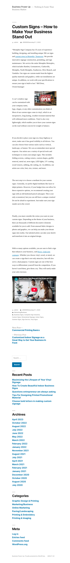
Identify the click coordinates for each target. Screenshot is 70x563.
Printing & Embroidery (23, 514)
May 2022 (17, 436)
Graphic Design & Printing (25, 501)
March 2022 (18, 440)
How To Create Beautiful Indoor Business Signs (33, 386)
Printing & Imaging (21, 518)
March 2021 (18, 464)
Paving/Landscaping (22, 511)
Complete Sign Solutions (32, 315)
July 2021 (17, 457)
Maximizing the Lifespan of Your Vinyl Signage (31, 381)
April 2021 (17, 461)
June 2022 (17, 433)
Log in (15, 534)
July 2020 (17, 485)
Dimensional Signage (28, 317)
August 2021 (18, 454)
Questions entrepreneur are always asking (34, 391)
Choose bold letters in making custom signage (31, 402)
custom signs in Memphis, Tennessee (29, 56)
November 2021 (20, 450)
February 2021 (19, 467)
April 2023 (17, 419)
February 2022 (19, 443)
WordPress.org (19, 544)
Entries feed (18, 537)
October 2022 (19, 423)
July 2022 (17, 430)
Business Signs (19, 315)
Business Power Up (21, 7)
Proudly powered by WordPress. (35, 556)
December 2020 (20, 474)
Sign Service (26, 319)
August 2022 (19, 426)
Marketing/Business (20, 312)
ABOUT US (50, 556)
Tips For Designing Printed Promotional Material (32, 396)
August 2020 (19, 481)
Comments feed (20, 541)
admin (16, 42)
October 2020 (19, 478)
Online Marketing (21, 507)
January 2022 (19, 447)
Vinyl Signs (34, 319)
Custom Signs (16, 317)
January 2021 (19, 471)
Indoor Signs (39, 317)
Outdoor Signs (16, 319)
